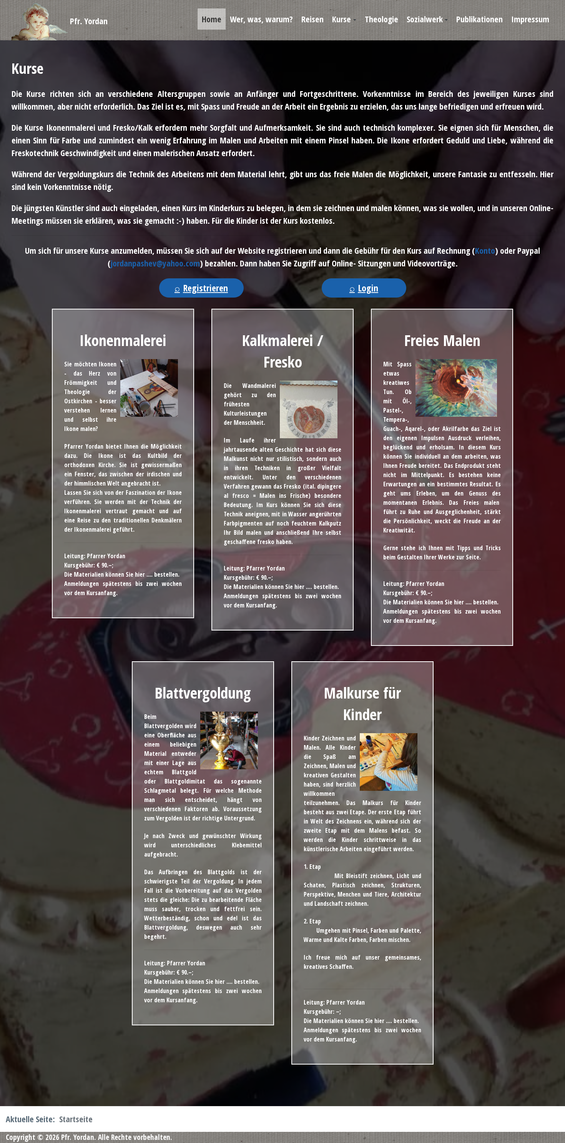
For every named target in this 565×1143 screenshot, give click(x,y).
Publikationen (479, 19)
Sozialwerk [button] (425, 19)
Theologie (381, 19)
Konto (485, 250)
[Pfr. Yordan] (17, 21)
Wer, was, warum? (261, 19)
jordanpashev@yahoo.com (155, 263)
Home (211, 19)
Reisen (312, 19)
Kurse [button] (341, 19)
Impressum (530, 19)
